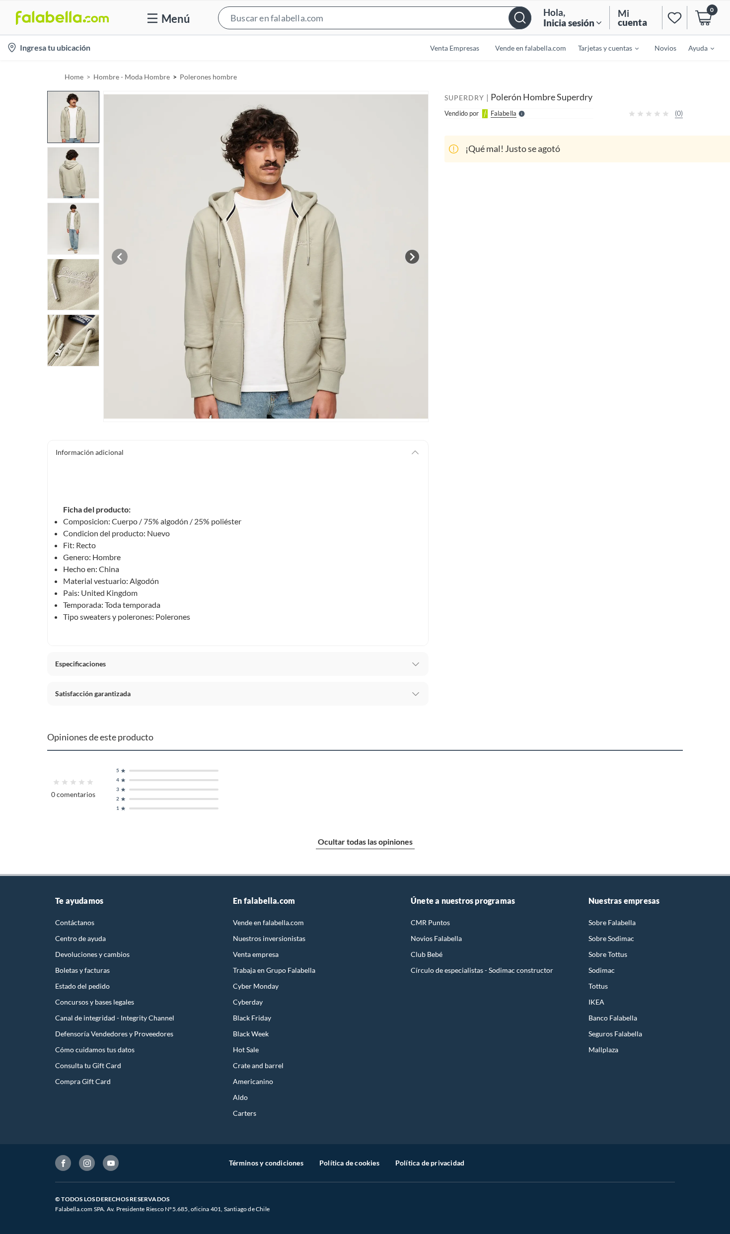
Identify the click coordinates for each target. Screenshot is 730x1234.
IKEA (596, 1002)
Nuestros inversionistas (269, 938)
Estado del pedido (82, 986)
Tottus (598, 986)
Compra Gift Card (83, 1081)
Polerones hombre (208, 77)
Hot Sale (246, 1049)
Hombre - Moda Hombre (131, 77)
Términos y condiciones (266, 1163)
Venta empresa (256, 954)
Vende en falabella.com (268, 922)
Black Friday (252, 1018)
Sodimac (601, 970)
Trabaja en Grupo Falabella (274, 970)
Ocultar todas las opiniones (365, 841)
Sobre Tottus (607, 954)
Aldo (240, 1097)
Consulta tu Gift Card (88, 1065)
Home (74, 77)
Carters (244, 1113)
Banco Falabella (612, 1018)
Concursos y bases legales (94, 1002)
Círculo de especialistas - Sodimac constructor (482, 970)
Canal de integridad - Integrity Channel (114, 1018)
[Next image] (412, 257)
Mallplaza (603, 1049)
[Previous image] (120, 257)
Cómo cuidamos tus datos (95, 1049)
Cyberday (248, 1002)
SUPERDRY (464, 97)
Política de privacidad (429, 1163)
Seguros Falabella (615, 1033)
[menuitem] (602, 48)
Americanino (253, 1081)
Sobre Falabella (612, 922)
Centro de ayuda (80, 938)
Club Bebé (426, 954)
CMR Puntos (430, 922)
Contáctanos (74, 922)
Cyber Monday (256, 986)
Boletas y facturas (82, 970)
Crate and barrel (258, 1065)
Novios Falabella (436, 938)
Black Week (251, 1033)
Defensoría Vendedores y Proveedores (114, 1033)
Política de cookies (349, 1163)
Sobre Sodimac (611, 938)
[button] (374, 17)
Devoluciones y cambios (92, 954)
